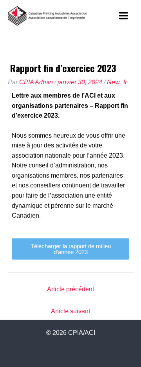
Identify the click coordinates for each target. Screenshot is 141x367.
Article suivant (70, 311)
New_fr (117, 82)
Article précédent (70, 289)
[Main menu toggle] (123, 15)
